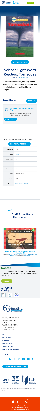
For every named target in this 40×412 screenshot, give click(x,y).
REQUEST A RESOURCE (19, 144)
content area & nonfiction (21, 183)
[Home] (7, 2)
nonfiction (18, 154)
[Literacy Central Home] (16, 2)
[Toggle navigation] (37, 3)
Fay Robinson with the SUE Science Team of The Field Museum (22, 254)
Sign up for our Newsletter (15, 366)
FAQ (3, 334)
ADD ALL (31, 101)
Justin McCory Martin (22, 77)
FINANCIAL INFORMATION (10, 349)
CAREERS (5, 340)
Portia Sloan (27, 255)
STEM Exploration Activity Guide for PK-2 (22, 109)
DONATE (30, 3)
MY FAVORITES (19, 62)
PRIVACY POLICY (7, 343)
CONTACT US (7, 337)
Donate (7, 281)
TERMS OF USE (8, 346)
